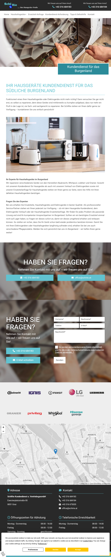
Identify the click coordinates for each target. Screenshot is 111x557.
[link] (19, 14)
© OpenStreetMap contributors (99, 483)
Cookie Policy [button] (88, 541)
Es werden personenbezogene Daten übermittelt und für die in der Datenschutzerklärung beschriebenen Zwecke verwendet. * (79, 350)
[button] (29, 278)
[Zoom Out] (3, 431)
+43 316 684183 (63, 7)
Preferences (33, 550)
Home (6, 14)
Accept (78, 550)
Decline (55, 550)
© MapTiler (83, 483)
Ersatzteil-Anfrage (36, 14)
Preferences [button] (42, 544)
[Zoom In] (3, 427)
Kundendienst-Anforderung (56, 14)
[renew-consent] (3, 554)
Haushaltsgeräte (18, 14)
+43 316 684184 (99, 7)
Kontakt (91, 14)
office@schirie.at (69, 508)
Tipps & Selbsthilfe (78, 14)
